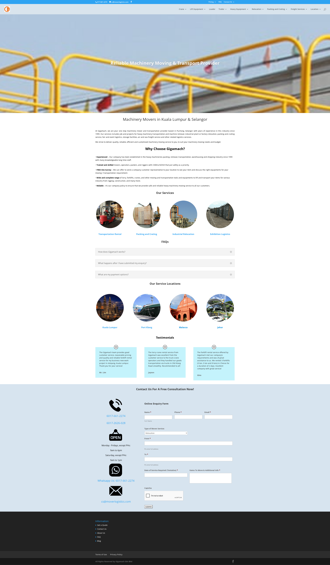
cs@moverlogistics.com (116, 501)
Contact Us (228, 2)
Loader (212, 9)
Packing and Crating (146, 234)
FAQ (219, 2)
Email (207, 412)
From (147, 438)
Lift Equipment (196, 9)
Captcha (148, 488)
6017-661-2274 (116, 416)
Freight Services (298, 9)
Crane (181, 9)
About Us (101, 533)
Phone (178, 412)
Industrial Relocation (183, 234)
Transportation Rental (109, 234)
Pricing (211, 2)
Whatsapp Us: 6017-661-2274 (116, 480)
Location (314, 9)
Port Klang (146, 327)
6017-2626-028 (116, 423)
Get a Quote (102, 525)
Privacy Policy (116, 554)
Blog (99, 541)
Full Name (148, 421)
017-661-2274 (102, 2)
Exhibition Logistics (220, 234)
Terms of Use (101, 554)
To (146, 454)
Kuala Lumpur (109, 327)
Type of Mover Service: (154, 428)
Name (147, 412)
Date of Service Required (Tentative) (161, 470)
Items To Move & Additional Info (204, 470)
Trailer (221, 9)
